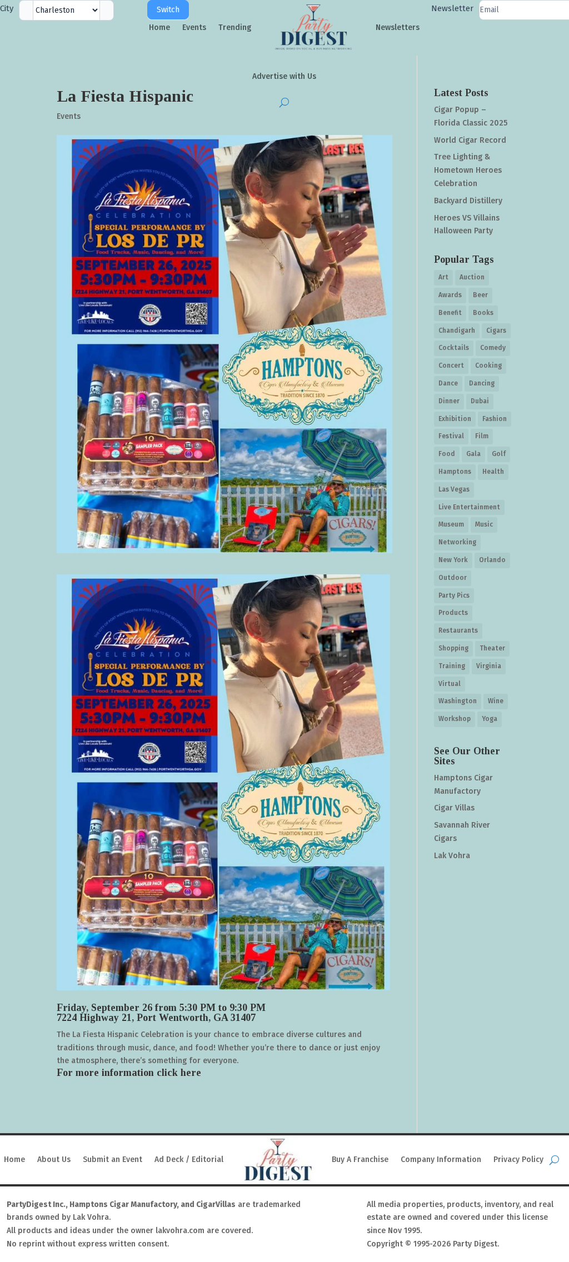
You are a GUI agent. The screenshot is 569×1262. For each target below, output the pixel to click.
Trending (234, 27)
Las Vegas (454, 489)
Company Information (441, 1159)
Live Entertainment (469, 507)
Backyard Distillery (468, 201)
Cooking (488, 365)
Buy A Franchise (360, 1159)
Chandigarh (456, 330)
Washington (457, 701)
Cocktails (453, 348)
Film (481, 436)
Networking (457, 542)
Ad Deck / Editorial (188, 1159)
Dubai (480, 401)
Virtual (449, 684)
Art (443, 277)
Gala (473, 454)
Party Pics (454, 595)
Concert (451, 365)
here (191, 1072)
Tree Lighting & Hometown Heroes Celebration (468, 170)
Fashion (494, 419)
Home (159, 27)
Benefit (450, 313)
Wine (495, 701)
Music (484, 524)
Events (194, 27)
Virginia (488, 666)
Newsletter (452, 8)
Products (453, 613)
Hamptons (454, 471)
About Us (54, 1159)
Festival (451, 436)
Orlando (492, 560)
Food (446, 454)
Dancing (482, 383)
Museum (451, 524)
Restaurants (458, 630)
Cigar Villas (454, 808)
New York (453, 560)
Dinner (449, 401)
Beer (480, 295)
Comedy (493, 348)
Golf (499, 454)
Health (493, 471)
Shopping (453, 648)
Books (483, 313)
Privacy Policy (518, 1159)
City (6, 8)
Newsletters (398, 27)
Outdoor (452, 578)
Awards (450, 295)
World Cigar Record (470, 140)
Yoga (489, 719)
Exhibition (454, 419)
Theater (492, 648)
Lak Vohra (452, 855)
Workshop (454, 719)
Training (451, 666)
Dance (448, 383)
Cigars (496, 330)
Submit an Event (112, 1159)
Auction (472, 277)
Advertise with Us (284, 76)
